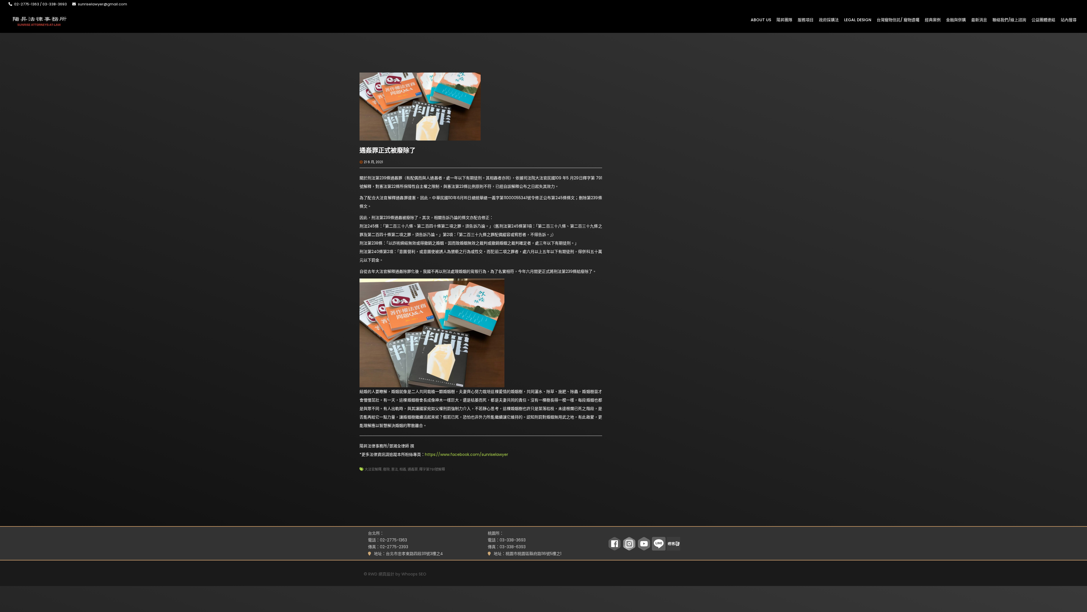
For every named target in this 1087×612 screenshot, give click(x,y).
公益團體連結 (1043, 19)
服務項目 (806, 19)
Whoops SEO (413, 574)
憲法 (394, 469)
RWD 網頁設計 (381, 574)
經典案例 (933, 19)
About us (761, 19)
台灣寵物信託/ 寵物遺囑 (898, 19)
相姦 (402, 469)
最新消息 (979, 19)
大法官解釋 (373, 469)
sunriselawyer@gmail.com (102, 4)
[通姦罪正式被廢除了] (420, 106)
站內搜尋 (1069, 19)
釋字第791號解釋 (432, 469)
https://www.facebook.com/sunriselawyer (466, 454)
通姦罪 (413, 469)
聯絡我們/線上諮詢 (1009, 19)
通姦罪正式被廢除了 (388, 150)
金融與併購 (956, 19)
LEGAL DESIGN (857, 19)
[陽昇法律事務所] (39, 20)
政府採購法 (829, 19)
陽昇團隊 (784, 19)
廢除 (386, 469)
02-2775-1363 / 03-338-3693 (40, 4)
